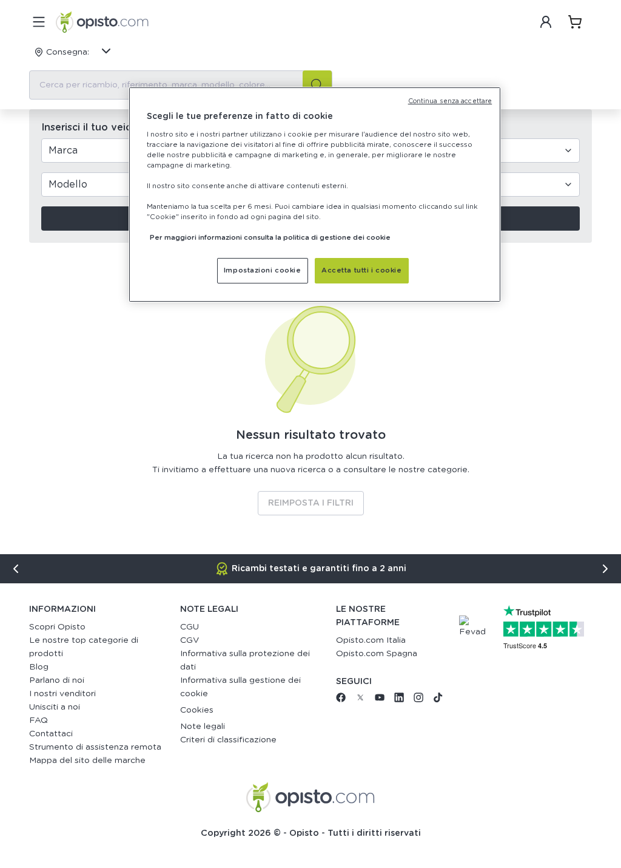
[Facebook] (341, 700)
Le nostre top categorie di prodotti (83, 647)
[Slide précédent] (15, 568)
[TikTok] (438, 700)
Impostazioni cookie (262, 270)
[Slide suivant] (605, 568)
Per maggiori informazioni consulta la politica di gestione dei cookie (270, 237)
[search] (317, 85)
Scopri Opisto (57, 627)
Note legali (202, 726)
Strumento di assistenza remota (95, 747)
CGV (189, 640)
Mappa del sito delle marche (87, 760)
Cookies (196, 710)
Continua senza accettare (450, 101)
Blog (39, 667)
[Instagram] (418, 700)
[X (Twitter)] (360, 700)
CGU (189, 627)
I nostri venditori (62, 694)
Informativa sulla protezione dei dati (245, 660)
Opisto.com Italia (371, 640)
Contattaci (51, 734)
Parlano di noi (56, 680)
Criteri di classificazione (228, 740)
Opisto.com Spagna (376, 653)
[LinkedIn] (399, 700)
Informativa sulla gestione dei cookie (240, 687)
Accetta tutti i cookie (361, 270)
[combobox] (180, 85)
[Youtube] (379, 700)
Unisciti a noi (54, 707)
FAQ (38, 720)
